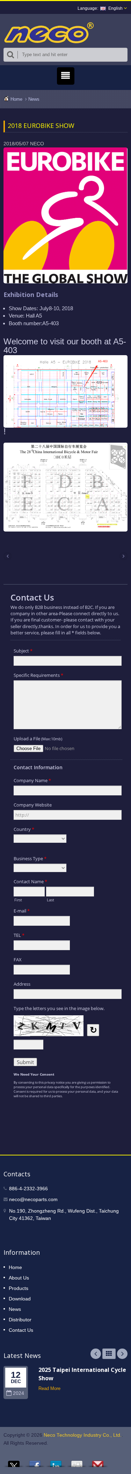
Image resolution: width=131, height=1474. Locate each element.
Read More (49, 1388)
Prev (95, 1354)
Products (18, 1288)
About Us (19, 1278)
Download (20, 1298)
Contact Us (21, 1330)
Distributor (20, 1319)
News (33, 99)
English (115, 8)
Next (122, 1354)
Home (16, 99)
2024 (18, 1393)
